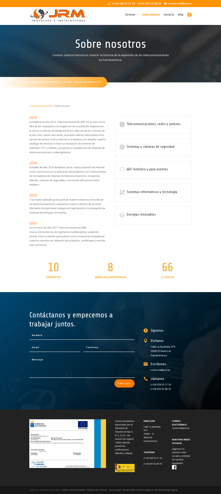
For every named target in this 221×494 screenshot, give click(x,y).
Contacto (169, 15)
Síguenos (157, 330)
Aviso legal (115, 489)
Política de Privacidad (73, 489)
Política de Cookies (97, 489)
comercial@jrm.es (160, 370)
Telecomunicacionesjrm (41, 105)
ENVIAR (124, 383)
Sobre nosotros (151, 15)
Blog (180, 15)
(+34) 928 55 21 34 (161, 384)
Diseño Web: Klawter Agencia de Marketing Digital (150, 489)
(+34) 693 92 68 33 (149, 3)
